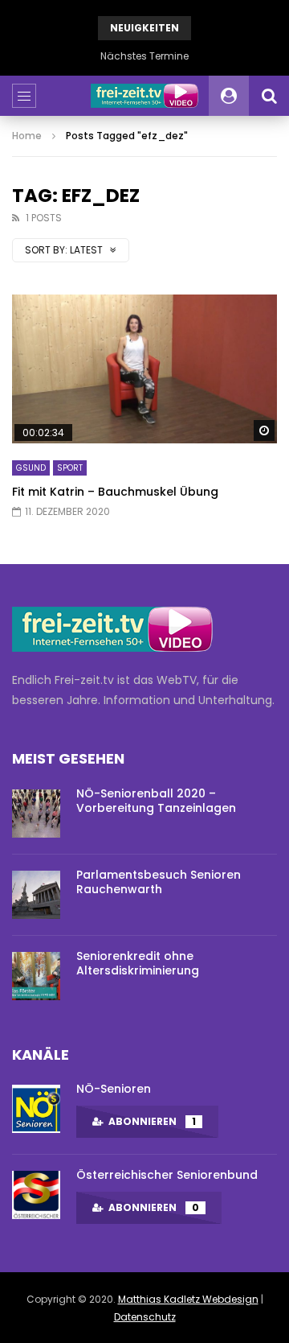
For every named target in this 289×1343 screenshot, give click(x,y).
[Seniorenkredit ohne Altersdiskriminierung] (36, 976)
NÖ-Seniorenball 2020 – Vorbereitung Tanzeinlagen (156, 801)
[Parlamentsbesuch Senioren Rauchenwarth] (36, 895)
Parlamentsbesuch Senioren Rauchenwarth (158, 882)
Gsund (31, 468)
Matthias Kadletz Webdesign (188, 1299)
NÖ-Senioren (113, 1089)
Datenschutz (145, 1317)
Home (27, 135)
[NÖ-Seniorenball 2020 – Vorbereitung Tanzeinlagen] (36, 813)
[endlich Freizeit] (144, 96)
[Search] (269, 96)
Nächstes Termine (144, 56)
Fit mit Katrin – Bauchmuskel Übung (115, 492)
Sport (70, 468)
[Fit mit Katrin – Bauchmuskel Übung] (144, 369)
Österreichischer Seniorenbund (167, 1175)
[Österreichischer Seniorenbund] (36, 1195)
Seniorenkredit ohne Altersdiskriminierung (137, 963)
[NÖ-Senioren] (36, 1109)
